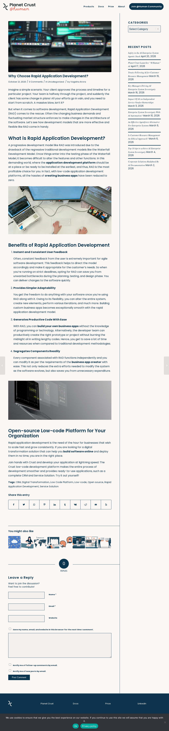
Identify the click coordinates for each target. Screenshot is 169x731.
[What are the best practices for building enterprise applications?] (53, 542)
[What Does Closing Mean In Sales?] (66, 542)
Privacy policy (89, 726)
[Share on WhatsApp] (34, 504)
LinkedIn (142, 703)
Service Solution (49, 486)
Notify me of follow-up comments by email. (35, 665)
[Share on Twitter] (24, 504)
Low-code (80, 482)
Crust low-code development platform (33, 467)
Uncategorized (56, 81)
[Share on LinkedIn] (55, 504)
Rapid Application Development (88, 109)
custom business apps (27, 308)
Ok (75, 726)
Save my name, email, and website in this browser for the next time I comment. (53, 629)
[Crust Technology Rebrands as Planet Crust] (40, 542)
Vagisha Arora (78, 81)
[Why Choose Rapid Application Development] (59, 46)
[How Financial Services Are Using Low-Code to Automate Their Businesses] (79, 542)
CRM (18, 482)
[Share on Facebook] (13, 504)
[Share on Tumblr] (65, 504)
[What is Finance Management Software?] (2, 366)
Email (52, 606)
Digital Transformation (35, 482)
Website (53, 618)
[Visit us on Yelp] (106, 504)
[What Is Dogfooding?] (104, 542)
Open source (95, 482)
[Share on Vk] (75, 504)
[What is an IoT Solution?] (14, 542)
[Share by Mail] (96, 504)
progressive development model (32, 145)
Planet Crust (47, 703)
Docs (75, 703)
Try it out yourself (67, 475)
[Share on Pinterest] (44, 504)
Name (52, 594)
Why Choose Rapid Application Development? (48, 76)
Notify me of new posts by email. (29, 671)
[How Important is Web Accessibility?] (166, 366)
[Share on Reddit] (86, 504)
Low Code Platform (61, 482)
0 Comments (36, 81)
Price (108, 703)
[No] (165, 722)
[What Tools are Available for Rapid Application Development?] (91, 542)
